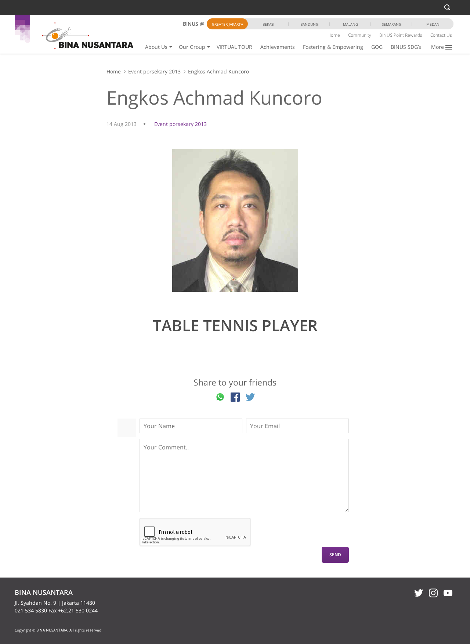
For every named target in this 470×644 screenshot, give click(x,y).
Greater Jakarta (227, 24)
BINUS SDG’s (406, 46)
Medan (433, 24)
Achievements (277, 46)
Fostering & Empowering (333, 46)
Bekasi (268, 24)
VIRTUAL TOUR (234, 46)
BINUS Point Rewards (400, 35)
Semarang (391, 24)
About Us (156, 46)
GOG (377, 46)
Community (359, 35)
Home (334, 35)
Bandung (309, 24)
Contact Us (441, 35)
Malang (350, 24)
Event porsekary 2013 (154, 71)
